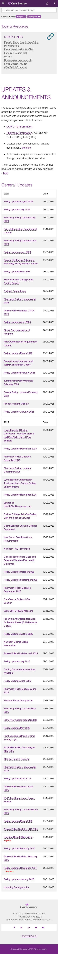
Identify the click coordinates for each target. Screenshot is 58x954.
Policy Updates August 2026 (18, 201)
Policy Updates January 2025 (19, 879)
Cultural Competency (15, 291)
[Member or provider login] (54, 3)
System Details (29, 936)
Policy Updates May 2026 (17, 271)
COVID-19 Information (15, 67)
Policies (8, 56)
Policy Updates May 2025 (17, 728)
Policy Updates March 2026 (18, 353)
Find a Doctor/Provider (15, 63)
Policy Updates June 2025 (17, 681)
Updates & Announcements (18, 60)
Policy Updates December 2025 (20, 448)
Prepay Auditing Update (16, 403)
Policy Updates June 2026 (17, 252)
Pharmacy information (19, 132)
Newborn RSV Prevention (17, 548)
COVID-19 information (19, 126)
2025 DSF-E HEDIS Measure (18, 611)
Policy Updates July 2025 (17, 661)
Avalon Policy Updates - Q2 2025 (21, 653)
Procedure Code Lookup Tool (18, 49)
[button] (20, 16)
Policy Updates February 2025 (19, 848)
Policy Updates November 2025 (20, 494)
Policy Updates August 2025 (18, 634)
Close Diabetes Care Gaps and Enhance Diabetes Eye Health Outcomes (20, 560)
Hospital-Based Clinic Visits (18, 837)
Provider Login (11, 45)
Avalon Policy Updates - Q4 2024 (21, 829)
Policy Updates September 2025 (20, 580)
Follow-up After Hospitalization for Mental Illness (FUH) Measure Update (20, 622)
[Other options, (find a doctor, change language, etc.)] (47, 3)
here (5, 173)
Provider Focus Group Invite (18, 700)
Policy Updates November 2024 (20, 868)
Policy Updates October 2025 (19, 572)
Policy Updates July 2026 (17, 209)
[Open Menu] (3, 3)
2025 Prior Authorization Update (20, 720)
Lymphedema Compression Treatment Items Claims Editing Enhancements (20, 483)
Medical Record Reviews (16, 759)
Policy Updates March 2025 (18, 821)
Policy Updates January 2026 (19, 411)
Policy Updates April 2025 (17, 778)
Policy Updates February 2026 (19, 372)
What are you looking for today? (20, 10)
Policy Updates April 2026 (17, 322)
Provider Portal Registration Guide (21, 42)
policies (26, 147)
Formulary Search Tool (15, 53)
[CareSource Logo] (17, 2)
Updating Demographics (16, 887)
